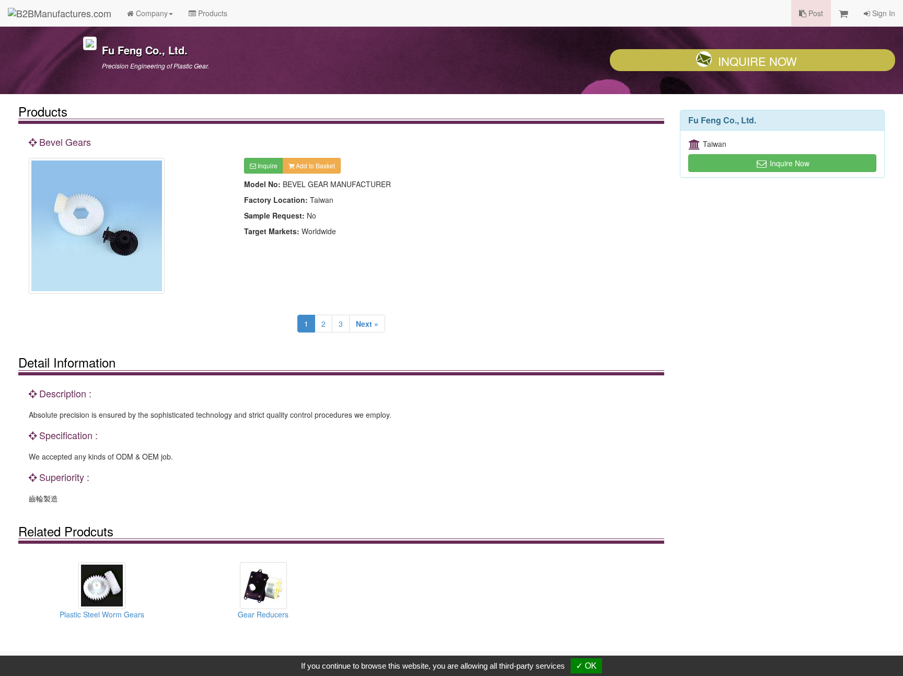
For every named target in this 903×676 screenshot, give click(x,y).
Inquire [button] (266, 165)
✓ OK (586, 665)
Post (814, 13)
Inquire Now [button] (788, 163)
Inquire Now (757, 61)
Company (151, 13)
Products (211, 13)
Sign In (882, 13)
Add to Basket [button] (314, 165)
